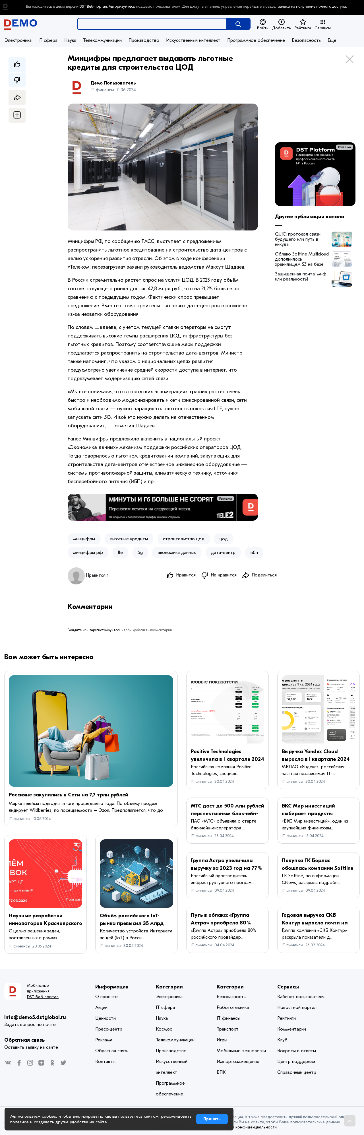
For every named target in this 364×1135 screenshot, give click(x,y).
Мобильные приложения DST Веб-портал (43, 991)
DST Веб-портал (93, 6)
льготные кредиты (129, 538)
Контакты (105, 1061)
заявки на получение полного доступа (312, 6)
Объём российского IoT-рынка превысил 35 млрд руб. (132, 923)
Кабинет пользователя (300, 996)
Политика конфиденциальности (246, 1127)
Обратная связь (24, 1040)
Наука (70, 40)
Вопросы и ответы (296, 1050)
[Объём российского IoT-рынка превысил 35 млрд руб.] (136, 873)
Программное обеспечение (256, 40)
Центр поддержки (296, 1061)
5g (140, 552)
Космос (164, 1029)
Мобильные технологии (241, 1050)
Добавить (281, 28)
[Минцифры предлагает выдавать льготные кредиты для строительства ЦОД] (342, 239)
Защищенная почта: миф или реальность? (300, 276)
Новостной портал (297, 1007)
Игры (222, 1040)
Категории (169, 987)
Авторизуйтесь (122, 6)
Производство (144, 40)
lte (120, 552)
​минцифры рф (88, 552)
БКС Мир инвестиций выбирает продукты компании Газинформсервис (317, 813)
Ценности (105, 1018)
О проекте (106, 996)
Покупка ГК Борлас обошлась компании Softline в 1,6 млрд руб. (317, 868)
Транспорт (228, 1029)
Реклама (247, 498)
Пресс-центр (108, 1029)
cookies (49, 1116)
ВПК (221, 1072)
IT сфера (47, 40)
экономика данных (177, 552)
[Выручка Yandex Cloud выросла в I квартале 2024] (318, 709)
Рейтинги (303, 28)
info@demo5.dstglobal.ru (35, 1017)
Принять (212, 1119)
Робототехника (233, 1007)
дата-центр (223, 552)
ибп (254, 552)
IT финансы (19, 818)
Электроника (18, 40)
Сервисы (323, 28)
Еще (332, 40)
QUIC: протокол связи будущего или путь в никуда (297, 239)
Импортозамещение (238, 1061)
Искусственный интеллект (193, 40)
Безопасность (306, 40)
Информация (112, 987)
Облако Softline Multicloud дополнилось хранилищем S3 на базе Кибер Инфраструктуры (302, 259)
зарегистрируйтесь (105, 630)
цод (224, 538)
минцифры (84, 538)
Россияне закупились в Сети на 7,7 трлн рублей (68, 795)
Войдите (75, 630)
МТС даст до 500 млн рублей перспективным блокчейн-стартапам (227, 813)
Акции (101, 1007)
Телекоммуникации (102, 40)
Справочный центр (296, 1072)
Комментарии (291, 1029)
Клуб (282, 1040)
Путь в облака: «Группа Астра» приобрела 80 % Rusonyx (221, 923)
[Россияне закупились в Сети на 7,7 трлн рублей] (91, 731)
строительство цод (183, 538)
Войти (262, 28)
